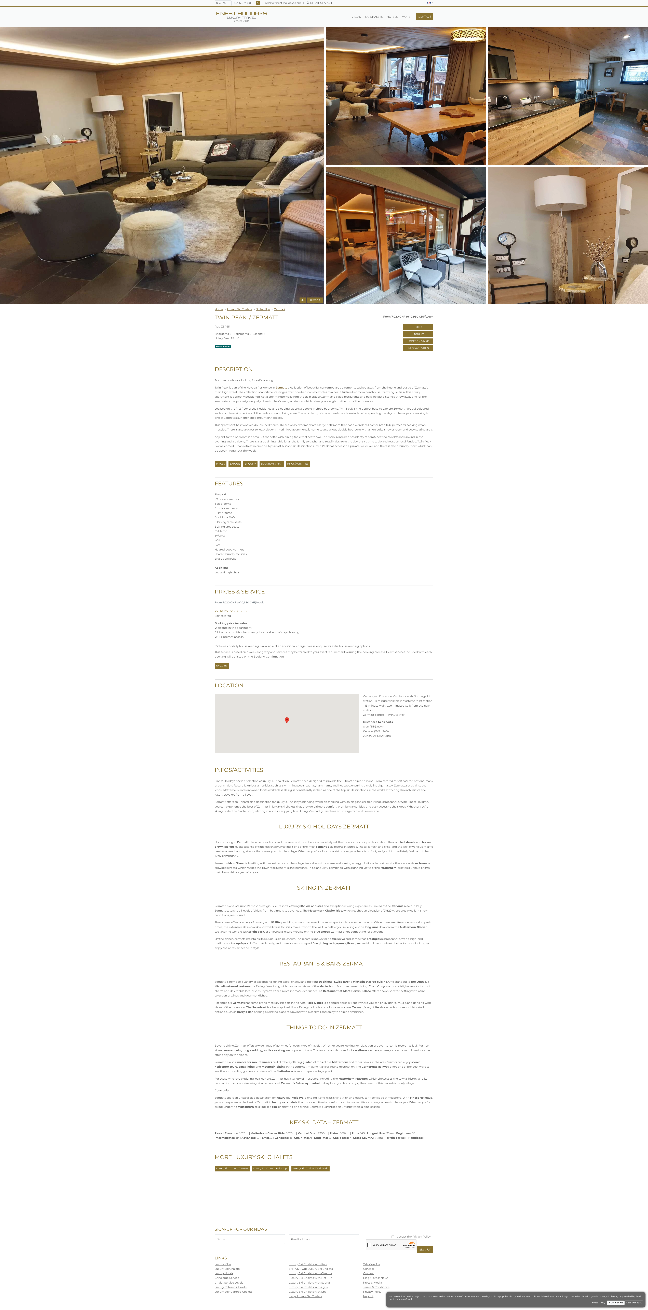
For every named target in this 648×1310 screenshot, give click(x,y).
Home (219, 309)
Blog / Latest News (375, 1277)
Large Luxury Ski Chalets (305, 1296)
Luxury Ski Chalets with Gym (308, 1287)
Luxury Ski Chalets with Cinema (310, 1273)
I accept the (413, 1236)
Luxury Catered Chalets (231, 1287)
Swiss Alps (263, 309)
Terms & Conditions (376, 1287)
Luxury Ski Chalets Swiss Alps (270, 1168)
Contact (368, 1268)
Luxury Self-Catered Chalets (233, 1291)
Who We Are (371, 1264)
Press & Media (372, 1282)
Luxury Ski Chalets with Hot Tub (310, 1277)
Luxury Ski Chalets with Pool (308, 1264)
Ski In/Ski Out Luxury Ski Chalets (311, 1268)
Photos (314, 300)
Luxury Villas (223, 1264)
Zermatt (279, 309)
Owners (368, 1273)
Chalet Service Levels (229, 1282)
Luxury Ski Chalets (239, 309)
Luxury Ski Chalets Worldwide (310, 1168)
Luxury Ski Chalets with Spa (307, 1291)
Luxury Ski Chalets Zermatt (232, 1168)
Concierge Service (227, 1277)
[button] (430, 3)
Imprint (368, 1296)
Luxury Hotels (224, 1273)
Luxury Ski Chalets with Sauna (309, 1282)
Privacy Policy (421, 1236)
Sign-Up (425, 1249)
